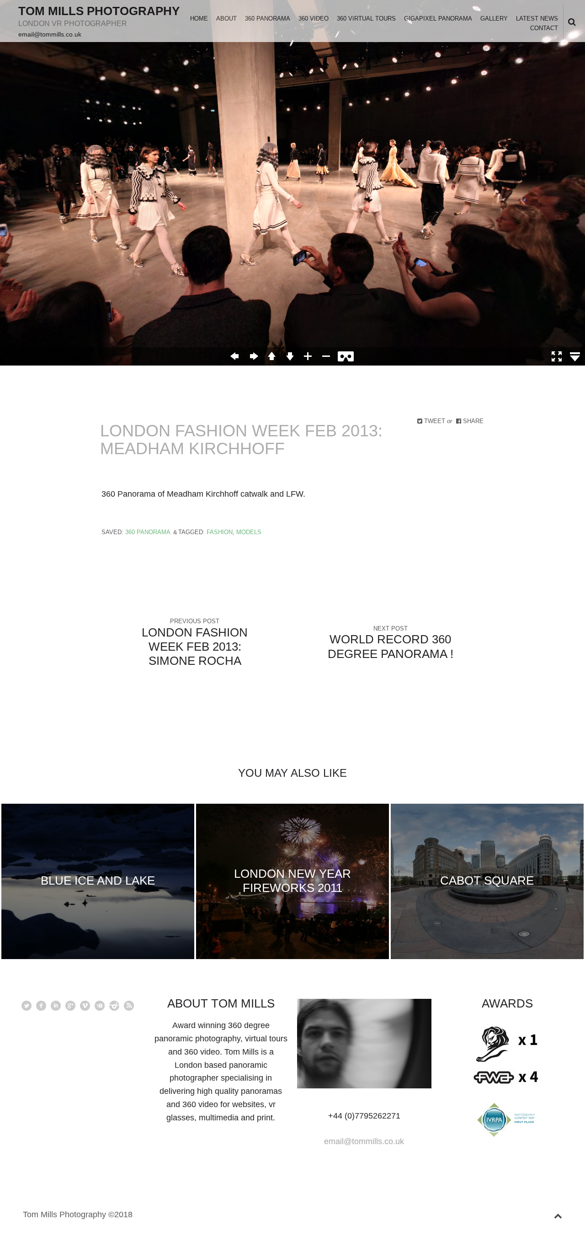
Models (248, 532)
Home (199, 18)
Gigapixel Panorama (438, 18)
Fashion (220, 532)
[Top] (558, 1214)
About (226, 18)
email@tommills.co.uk (49, 34)
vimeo (85, 1006)
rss (129, 1006)
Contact (544, 28)
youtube (100, 1006)
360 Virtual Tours (366, 18)
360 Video (313, 18)
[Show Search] (570, 22)
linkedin (56, 1006)
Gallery (494, 18)
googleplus (70, 1006)
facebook (41, 1006)
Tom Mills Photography (99, 11)
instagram (114, 1006)
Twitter (26, 1006)
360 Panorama (267, 18)
